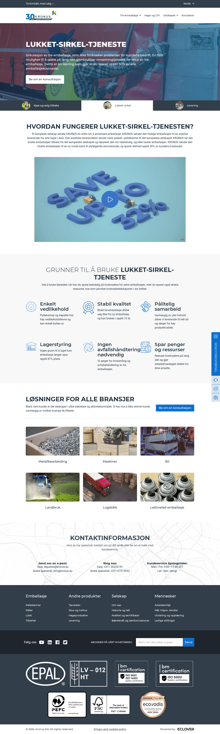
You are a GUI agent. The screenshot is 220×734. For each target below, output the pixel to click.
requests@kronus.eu (56, 566)
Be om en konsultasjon (45, 79)
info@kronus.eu (62, 571)
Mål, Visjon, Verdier (166, 610)
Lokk (29, 615)
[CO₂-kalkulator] (215, 389)
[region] (110, 105)
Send (188, 642)
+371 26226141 (113, 566)
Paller (29, 610)
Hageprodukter (78, 615)
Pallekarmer (33, 605)
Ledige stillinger (165, 620)
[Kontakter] (215, 397)
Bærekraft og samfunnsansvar (130, 620)
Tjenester (74, 605)
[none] (189, 3)
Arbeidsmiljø (162, 605)
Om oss (116, 605)
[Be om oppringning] (215, 380)
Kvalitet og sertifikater (125, 615)
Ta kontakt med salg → (39, 3)
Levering (74, 620)
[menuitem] (189, 3)
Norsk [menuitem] (187, 3)
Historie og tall (121, 610)
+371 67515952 (120, 571)
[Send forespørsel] (215, 336)
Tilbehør (31, 620)
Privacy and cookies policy (110, 729)
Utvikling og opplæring (169, 615)
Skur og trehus (78, 610)
